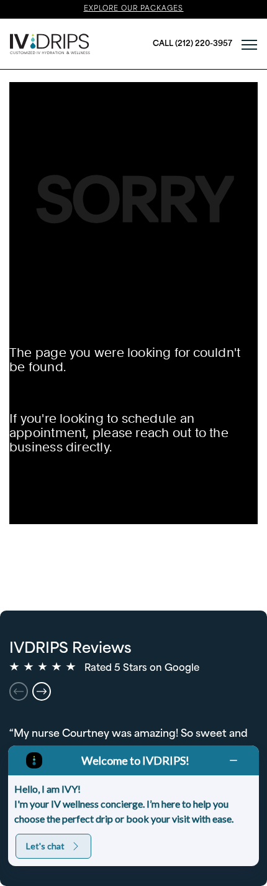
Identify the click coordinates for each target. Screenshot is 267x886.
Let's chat (45, 846)
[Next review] (41, 691)
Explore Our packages (134, 9)
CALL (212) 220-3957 (192, 44)
